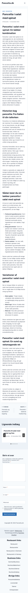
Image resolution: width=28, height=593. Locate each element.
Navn (5, 487)
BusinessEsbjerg (14, 572)
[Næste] (23, 435)
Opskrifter (9, 11)
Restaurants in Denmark (14, 551)
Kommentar (6, 462)
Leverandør (14, 583)
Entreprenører (14, 590)
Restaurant (14, 544)
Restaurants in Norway (14, 554)
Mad (3, 11)
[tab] (10, 443)
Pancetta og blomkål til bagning (5, 410)
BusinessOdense (14, 568)
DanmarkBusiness (14, 562)
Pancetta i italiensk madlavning (22, 410)
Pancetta (6, 21)
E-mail (5, 495)
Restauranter (14, 547)
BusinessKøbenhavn (14, 565)
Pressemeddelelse (14, 579)
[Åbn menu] (24, 3)
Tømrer (14, 586)
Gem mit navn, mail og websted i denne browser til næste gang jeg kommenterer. (13, 508)
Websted (6, 502)
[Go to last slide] (4, 435)
